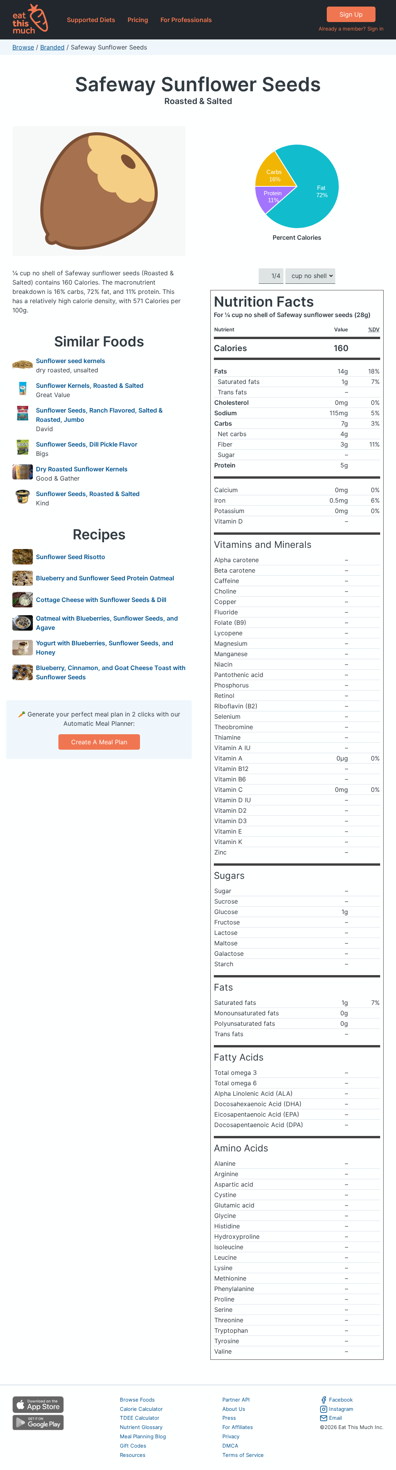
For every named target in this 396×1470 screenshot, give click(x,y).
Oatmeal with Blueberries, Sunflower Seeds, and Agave (107, 622)
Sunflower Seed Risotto (70, 557)
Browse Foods (137, 1400)
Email (335, 1418)
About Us (233, 1409)
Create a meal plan (99, 742)
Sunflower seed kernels (70, 361)
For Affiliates (237, 1427)
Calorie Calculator (141, 1409)
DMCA (230, 1446)
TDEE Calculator (139, 1418)
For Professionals (186, 20)
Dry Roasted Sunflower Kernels (82, 469)
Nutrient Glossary (141, 1427)
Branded (52, 47)
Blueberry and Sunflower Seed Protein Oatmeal (105, 578)
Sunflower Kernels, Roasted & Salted (89, 385)
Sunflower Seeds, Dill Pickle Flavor (86, 444)
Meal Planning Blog (143, 1436)
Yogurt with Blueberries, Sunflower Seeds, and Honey (104, 647)
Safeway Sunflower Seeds (198, 84)
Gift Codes (133, 1446)
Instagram (341, 1409)
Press (229, 1418)
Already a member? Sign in (351, 29)
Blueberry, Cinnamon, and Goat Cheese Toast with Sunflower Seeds (111, 672)
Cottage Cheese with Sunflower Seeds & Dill (101, 600)
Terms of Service (243, 1455)
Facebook (341, 1400)
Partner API (236, 1400)
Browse (23, 47)
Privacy (230, 1436)
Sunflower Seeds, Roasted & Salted (88, 494)
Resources (132, 1455)
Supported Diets (91, 20)
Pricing (138, 20)
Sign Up (351, 14)
